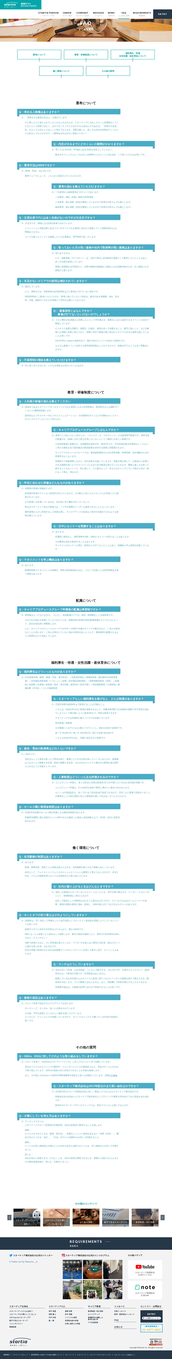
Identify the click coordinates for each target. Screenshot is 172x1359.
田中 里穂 (68, 1314)
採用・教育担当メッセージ (124, 1314)
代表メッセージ (120, 1311)
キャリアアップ (94, 1314)
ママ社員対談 (93, 1322)
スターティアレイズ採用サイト (125, 1355)
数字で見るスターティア (18, 1321)
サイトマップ (69, 1355)
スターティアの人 (57, 1306)
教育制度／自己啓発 (95, 1311)
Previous (9, 1217)
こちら (114, 1075)
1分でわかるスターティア (19, 1317)
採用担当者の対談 (71, 1321)
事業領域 (12, 1327)
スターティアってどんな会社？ (21, 1311)
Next (163, 1217)
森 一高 (51, 1321)
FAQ (116, 1320)
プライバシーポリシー (20, 1355)
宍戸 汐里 (52, 1317)
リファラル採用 (71, 1317)
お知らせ (118, 1327)
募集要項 (6, 1355)
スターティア (81, 1355)
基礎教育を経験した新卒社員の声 (95, 1318)
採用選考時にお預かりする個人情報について (46, 1355)
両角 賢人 (52, 1314)
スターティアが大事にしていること (22, 1314)
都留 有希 (68, 1311)
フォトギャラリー (16, 1324)
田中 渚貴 (52, 1311)
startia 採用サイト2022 (20, 4)
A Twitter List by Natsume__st (23, 1262)
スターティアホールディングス (100, 1355)
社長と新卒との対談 (72, 1324)
